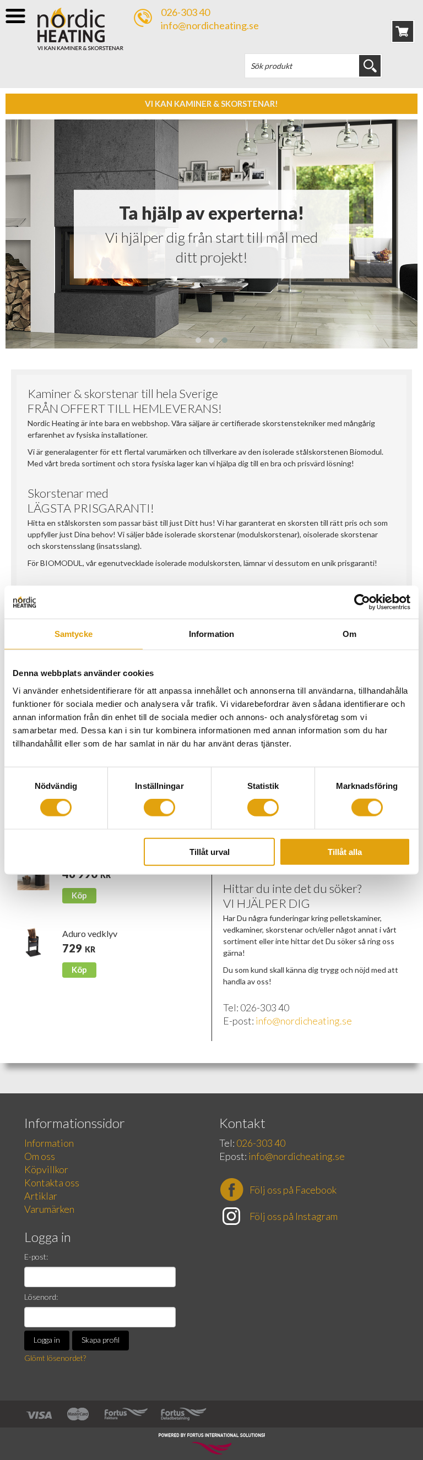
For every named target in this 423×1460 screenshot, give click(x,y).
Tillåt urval (209, 851)
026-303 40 (185, 12)
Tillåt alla (345, 851)
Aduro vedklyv (89, 933)
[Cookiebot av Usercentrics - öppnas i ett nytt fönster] (362, 602)
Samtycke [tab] (74, 634)
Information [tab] (211, 634)
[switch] (159, 807)
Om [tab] (349, 634)
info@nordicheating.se (210, 25)
